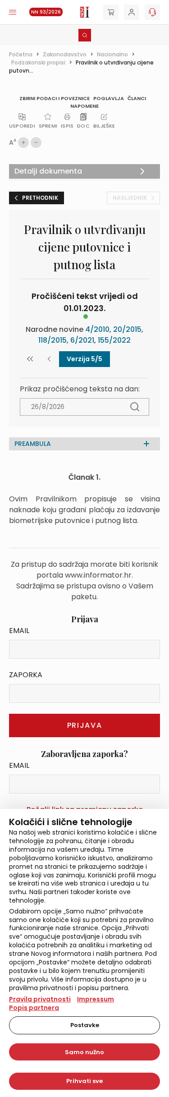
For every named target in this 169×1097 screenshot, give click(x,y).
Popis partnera (34, 1007)
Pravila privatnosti (40, 999)
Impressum (95, 999)
